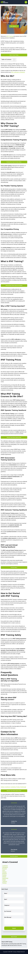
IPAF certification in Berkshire (18, 72)
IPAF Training (10, 36)
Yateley (2, 786)
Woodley (4, 871)
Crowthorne (7, 786)
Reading (4, 875)
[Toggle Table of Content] (13, 60)
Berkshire (4, 873)
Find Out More (14, 567)
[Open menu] (26, 2)
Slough (4, 879)
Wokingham (5, 867)
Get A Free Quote (14, 856)
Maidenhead (5, 878)
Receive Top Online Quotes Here (14, 437)
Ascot (3, 870)
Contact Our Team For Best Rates (14, 161)
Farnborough (23, 786)
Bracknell (4, 868)
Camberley (13, 786)
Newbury (4, 882)
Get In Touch (14, 936)
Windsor (4, 876)
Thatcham (4, 881)
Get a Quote (13, 26)
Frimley (18, 786)
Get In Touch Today (14, 55)
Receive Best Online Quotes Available (14, 285)
